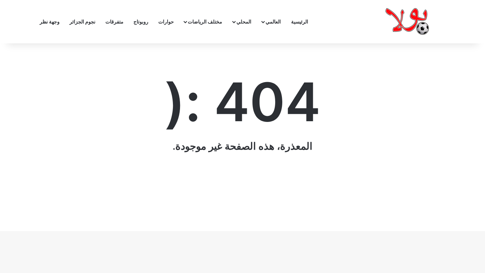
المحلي (243, 21)
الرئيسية (299, 21)
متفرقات (114, 21)
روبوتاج (140, 21)
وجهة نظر (50, 21)
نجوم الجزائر (83, 21)
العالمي (273, 21)
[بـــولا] (408, 21)
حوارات (166, 21)
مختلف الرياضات (205, 21)
